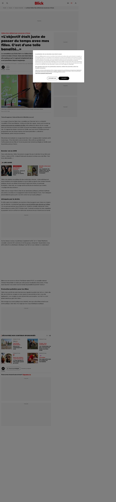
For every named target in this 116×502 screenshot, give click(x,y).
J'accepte (63, 78)
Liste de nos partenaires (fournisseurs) (43, 73)
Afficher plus (52, 78)
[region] (58, 66)
